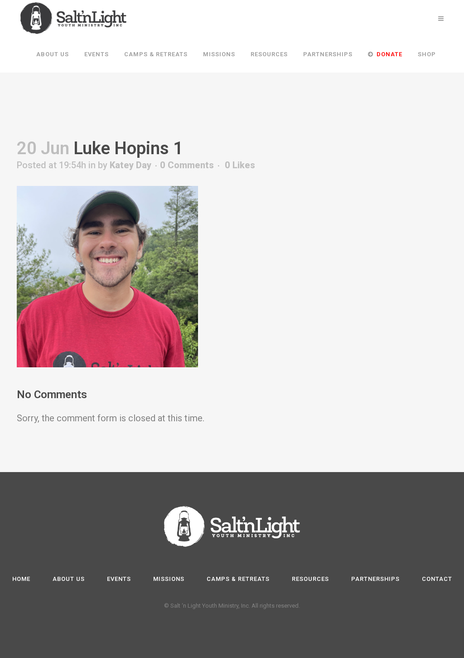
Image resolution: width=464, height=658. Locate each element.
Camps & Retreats (238, 578)
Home (21, 578)
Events (119, 578)
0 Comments (187, 165)
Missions (168, 578)
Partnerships (375, 578)
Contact (437, 578)
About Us (69, 578)
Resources (310, 578)
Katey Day (130, 165)
